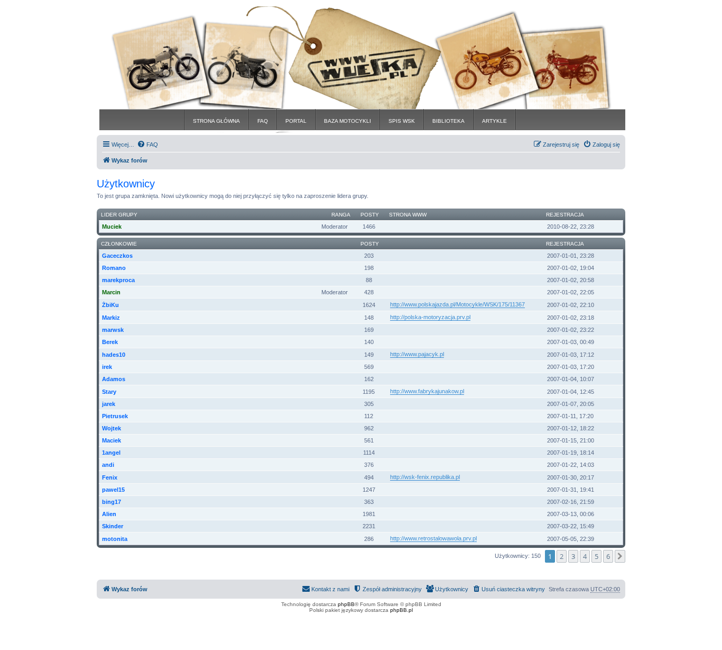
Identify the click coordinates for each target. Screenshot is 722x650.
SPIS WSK (401, 121)
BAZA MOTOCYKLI (347, 121)
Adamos (113, 379)
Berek (110, 342)
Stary (109, 392)
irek (107, 367)
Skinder (112, 526)
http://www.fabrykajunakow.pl (427, 391)
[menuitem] (147, 144)
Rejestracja (565, 215)
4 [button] (585, 556)
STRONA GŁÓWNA (216, 121)
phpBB (346, 604)
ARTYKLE (494, 121)
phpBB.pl (401, 610)
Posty (369, 215)
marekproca (118, 280)
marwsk (113, 330)
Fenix (109, 477)
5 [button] (596, 556)
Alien (109, 514)
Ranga (340, 215)
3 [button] (573, 556)
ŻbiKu (110, 305)
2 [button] (561, 556)
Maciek (111, 440)
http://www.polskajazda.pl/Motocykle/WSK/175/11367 (457, 304)
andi (108, 465)
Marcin (111, 292)
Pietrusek (115, 416)
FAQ (262, 121)
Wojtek (111, 428)
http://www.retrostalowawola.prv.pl (433, 538)
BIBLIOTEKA (448, 121)
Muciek (112, 226)
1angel (111, 452)
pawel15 (113, 489)
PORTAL (296, 121)
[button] (620, 556)
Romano (114, 268)
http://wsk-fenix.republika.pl (425, 477)
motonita (114, 539)
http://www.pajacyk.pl (417, 354)
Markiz (111, 317)
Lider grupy (119, 215)
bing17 (111, 502)
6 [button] (608, 556)
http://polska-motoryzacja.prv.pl (430, 317)
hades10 (113, 354)
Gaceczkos (117, 255)
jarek (108, 404)
